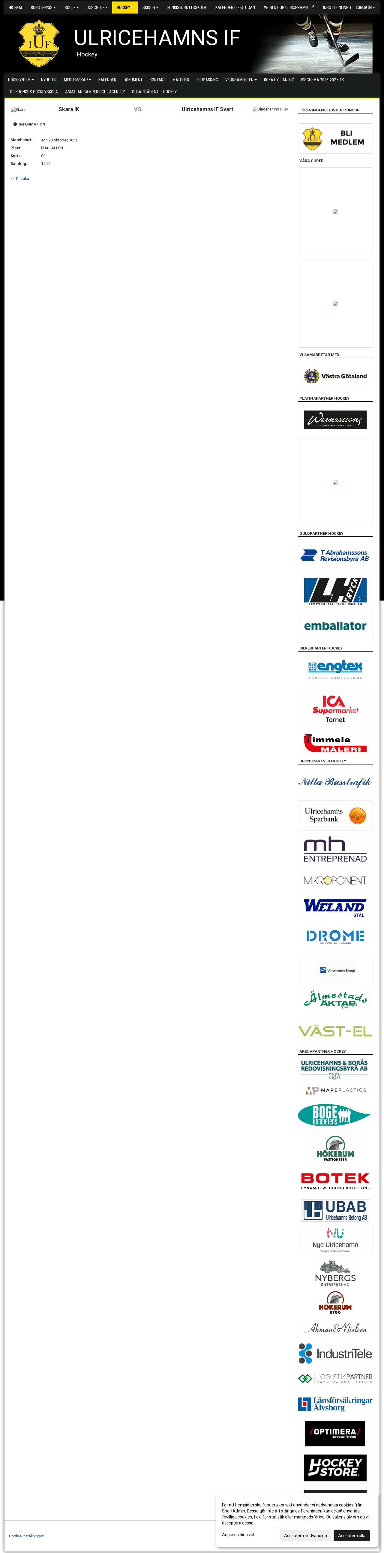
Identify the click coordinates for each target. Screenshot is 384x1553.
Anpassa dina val (238, 1534)
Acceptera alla (351, 1535)
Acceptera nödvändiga (305, 1535)
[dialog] (297, 1520)
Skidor (148, 7)
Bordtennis (41, 7)
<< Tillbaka (19, 178)
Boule (70, 7)
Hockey (123, 7)
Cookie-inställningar (26, 1536)
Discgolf (96, 7)
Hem (17, 7)
